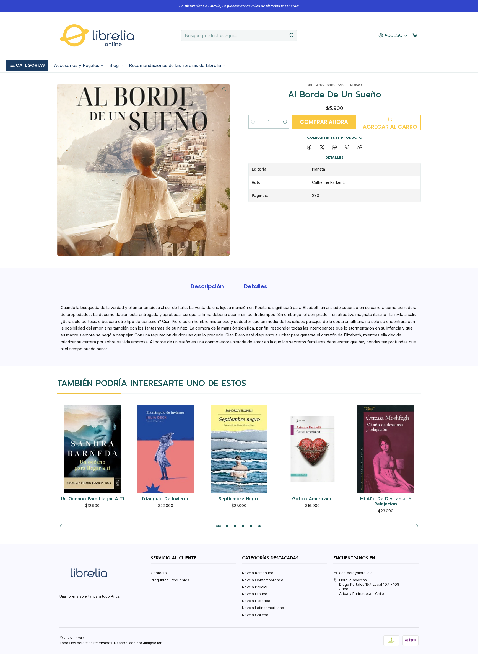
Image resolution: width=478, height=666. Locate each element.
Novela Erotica (254, 594)
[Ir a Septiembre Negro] (239, 449)
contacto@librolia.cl (356, 572)
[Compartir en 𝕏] (322, 147)
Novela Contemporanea (262, 580)
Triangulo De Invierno (165, 499)
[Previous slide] (62, 526)
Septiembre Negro (239, 499)
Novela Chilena (255, 615)
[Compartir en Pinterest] (347, 147)
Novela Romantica (257, 572)
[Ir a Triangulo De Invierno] (166, 449)
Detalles (255, 286)
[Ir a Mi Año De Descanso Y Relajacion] (386, 449)
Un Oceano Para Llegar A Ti (92, 499)
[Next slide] (416, 526)
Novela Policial (254, 587)
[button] (27, 65)
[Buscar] (292, 35)
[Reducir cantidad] (253, 121)
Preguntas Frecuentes (170, 580)
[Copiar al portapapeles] (359, 147)
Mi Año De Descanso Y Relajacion (386, 501)
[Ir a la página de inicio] (96, 35)
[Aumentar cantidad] (284, 121)
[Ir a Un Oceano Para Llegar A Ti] (92, 449)
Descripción (207, 286)
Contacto (159, 572)
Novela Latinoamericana (263, 607)
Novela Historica (256, 600)
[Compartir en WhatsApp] (334, 147)
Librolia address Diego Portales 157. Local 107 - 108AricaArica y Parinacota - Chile (369, 587)
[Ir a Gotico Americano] (312, 449)
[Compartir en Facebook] (309, 147)
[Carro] (415, 35)
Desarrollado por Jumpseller (138, 643)
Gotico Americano (312, 499)
